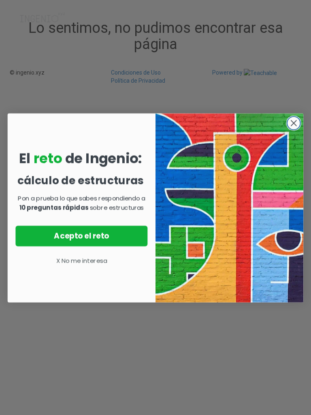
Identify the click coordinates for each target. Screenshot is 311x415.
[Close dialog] (293, 122)
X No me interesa (81, 260)
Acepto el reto (81, 235)
